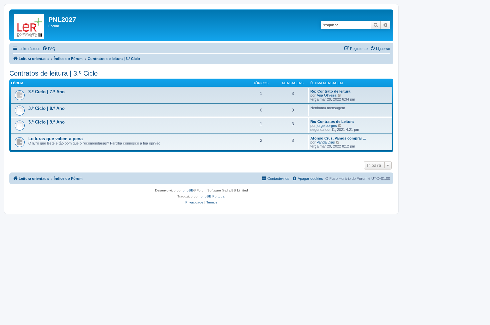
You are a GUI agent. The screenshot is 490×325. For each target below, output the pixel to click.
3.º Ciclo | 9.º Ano (46, 122)
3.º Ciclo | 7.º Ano (46, 91)
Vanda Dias (326, 142)
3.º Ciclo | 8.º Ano (46, 108)
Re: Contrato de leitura (330, 91)
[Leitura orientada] (29, 25)
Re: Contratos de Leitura (332, 122)
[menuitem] (48, 49)
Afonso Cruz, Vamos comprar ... (338, 138)
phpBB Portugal (213, 196)
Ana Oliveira (326, 95)
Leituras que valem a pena (55, 138)
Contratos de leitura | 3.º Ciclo (53, 73)
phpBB (188, 190)
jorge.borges (327, 126)
